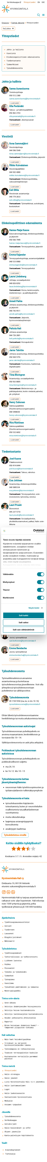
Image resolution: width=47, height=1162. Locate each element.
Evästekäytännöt (12, 1150)
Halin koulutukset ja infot (18, 1128)
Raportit (9, 1021)
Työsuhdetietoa (9, 949)
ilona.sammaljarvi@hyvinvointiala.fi (24, 153)
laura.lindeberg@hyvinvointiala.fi (23, 286)
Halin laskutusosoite (15, 1093)
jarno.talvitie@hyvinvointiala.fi (21, 360)
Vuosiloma (9, 983)
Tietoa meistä (17, 23)
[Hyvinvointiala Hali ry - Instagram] (4, 892)
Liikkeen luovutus (13, 960)
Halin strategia (12, 1074)
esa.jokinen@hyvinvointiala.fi (21, 490)
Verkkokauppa (13, 2)
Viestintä (11, 53)
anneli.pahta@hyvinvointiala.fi (21, 314)
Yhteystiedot (30, 2)
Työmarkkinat (13, 64)
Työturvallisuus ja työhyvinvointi (21, 957)
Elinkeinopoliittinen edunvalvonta (23, 57)
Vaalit (4, 1143)
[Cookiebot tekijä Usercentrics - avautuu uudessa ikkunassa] (33, 531)
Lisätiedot (14, 103)
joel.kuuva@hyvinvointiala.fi (21, 468)
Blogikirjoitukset (13, 937)
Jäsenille (6, 1112)
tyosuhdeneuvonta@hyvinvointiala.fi (24, 704)
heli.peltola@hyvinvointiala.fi (21, 338)
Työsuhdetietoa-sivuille (15, 835)
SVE (43, 2)
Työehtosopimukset (13, 953)
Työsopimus (10, 979)
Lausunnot (9, 933)
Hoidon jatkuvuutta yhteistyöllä (20, 1018)
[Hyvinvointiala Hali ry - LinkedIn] (8, 892)
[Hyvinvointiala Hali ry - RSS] (13, 892)
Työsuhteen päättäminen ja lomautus (22, 987)
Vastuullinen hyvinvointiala (18, 1097)
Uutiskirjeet (11, 1124)
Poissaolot (10, 968)
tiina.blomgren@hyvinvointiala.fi (22, 385)
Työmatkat (9, 975)
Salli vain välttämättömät (23, 629)
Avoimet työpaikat (13, 1104)
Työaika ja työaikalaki (16, 972)
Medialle (9, 1101)
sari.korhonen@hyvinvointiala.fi (22, 640)
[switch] (40, 582)
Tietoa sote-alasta (10, 998)
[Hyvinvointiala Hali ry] (15, 9)
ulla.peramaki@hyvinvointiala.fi (22, 116)
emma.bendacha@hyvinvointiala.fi (23, 655)
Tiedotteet (10, 929)
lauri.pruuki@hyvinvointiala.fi (21, 515)
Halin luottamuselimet (15, 1085)
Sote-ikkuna (10, 1002)
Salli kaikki (23, 615)
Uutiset (8, 926)
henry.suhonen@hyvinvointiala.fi (23, 415)
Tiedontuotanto (14, 60)
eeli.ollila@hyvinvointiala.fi (20, 200)
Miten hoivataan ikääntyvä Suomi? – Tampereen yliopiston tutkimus (22, 1026)
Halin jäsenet (11, 1078)
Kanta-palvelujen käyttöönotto (19, 1135)
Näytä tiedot (34, 608)
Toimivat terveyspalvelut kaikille (21, 1052)
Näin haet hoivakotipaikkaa (18, 1039)
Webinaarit (10, 941)
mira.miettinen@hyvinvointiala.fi (22, 435)
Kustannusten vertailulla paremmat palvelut (21, 1057)
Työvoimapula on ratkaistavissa (20, 1049)
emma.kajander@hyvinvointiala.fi (23, 264)
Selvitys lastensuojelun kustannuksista (24, 1014)
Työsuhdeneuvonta (15, 68)
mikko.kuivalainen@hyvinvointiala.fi (24, 175)
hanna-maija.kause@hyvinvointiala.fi (24, 243)
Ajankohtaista (8, 918)
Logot (7, 1089)
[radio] (14, 849)
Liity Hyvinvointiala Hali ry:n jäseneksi (25, 1082)
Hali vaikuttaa (8, 1035)
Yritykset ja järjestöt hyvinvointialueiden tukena (18, 1044)
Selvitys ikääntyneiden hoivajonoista (23, 1006)
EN (39, 2)
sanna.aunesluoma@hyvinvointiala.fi (24, 98)
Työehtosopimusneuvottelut (17, 922)
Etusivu (5, 23)
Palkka (8, 964)
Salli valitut (23, 622)
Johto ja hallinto (15, 49)
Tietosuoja (9, 1154)
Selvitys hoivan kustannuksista (20, 1010)
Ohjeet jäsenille (13, 1131)
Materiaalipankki (13, 991)
